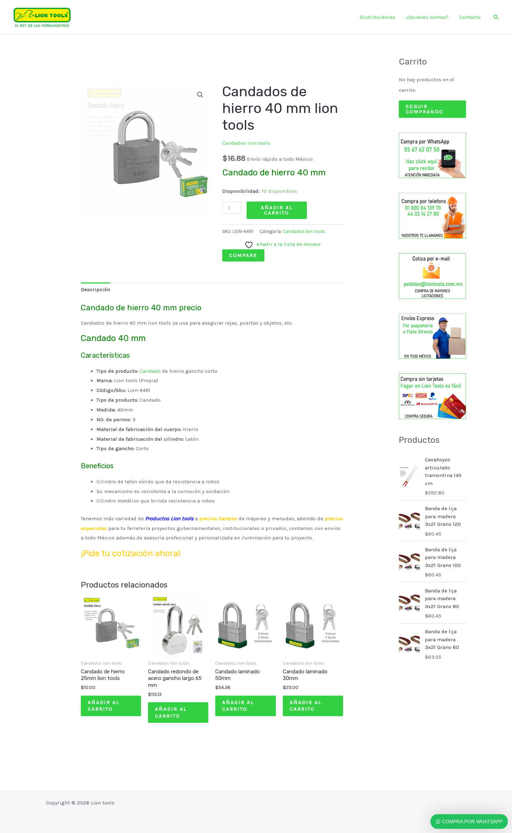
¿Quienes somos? (427, 17)
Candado (150, 371)
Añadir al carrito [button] (103, 705)
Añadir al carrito (277, 210)
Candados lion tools (246, 143)
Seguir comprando (424, 109)
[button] (496, 17)
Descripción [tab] (95, 289)
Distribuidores (377, 17)
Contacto (470, 17)
